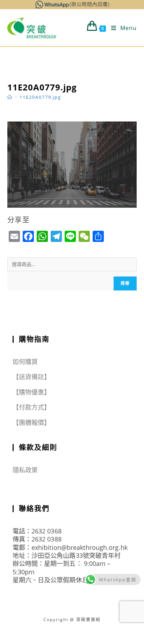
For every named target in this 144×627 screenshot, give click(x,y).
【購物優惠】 (32, 392)
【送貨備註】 (32, 376)
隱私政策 (25, 470)
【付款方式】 (32, 407)
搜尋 (125, 283)
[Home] (10, 97)
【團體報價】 (32, 422)
